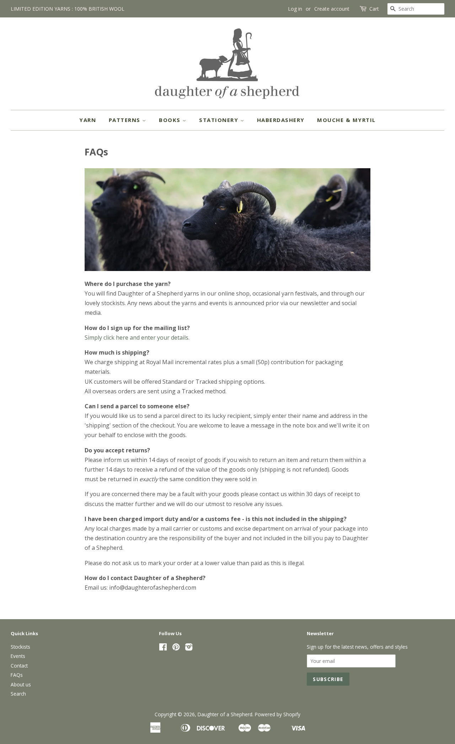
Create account (331, 8)
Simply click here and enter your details (136, 337)
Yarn (87, 119)
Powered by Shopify (277, 714)
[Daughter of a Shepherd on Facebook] (163, 648)
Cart (374, 8)
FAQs (17, 674)
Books (170, 119)
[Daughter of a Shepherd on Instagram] (189, 648)
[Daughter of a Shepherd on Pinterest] (176, 648)
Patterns (126, 119)
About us (21, 684)
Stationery (219, 119)
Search (18, 693)
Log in (295, 8)
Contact (19, 665)
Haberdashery (281, 119)
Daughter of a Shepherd (225, 714)
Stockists (20, 646)
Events (18, 656)
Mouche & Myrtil (346, 119)
